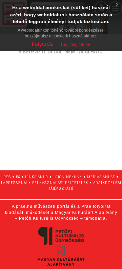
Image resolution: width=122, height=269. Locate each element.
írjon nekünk (67, 176)
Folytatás (43, 44)
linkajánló (36, 176)
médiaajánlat (101, 176)
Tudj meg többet (75, 44)
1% (18, 176)
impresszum (14, 182)
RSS (7, 176)
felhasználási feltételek (60, 182)
